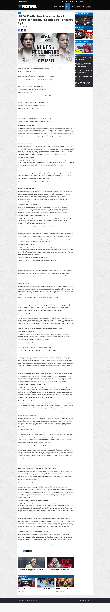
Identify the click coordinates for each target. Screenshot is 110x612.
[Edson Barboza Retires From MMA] (45, 582)
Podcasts (73, 6)
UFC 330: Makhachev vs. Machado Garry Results (64, 589)
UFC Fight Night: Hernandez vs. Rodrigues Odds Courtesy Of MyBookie (26, 589)
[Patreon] (88, 6)
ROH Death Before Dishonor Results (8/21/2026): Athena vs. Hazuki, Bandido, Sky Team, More (83, 65)
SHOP (83, 6)
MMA (67, 6)
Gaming (78, 6)
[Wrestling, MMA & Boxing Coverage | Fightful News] (27, 6)
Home (55, 6)
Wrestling (61, 6)
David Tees (21, 26)
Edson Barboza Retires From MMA (43, 588)
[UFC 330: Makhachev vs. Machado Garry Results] (65, 582)
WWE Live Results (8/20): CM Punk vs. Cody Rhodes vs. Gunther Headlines (83, 83)
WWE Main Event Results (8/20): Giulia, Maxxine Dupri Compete (83, 77)
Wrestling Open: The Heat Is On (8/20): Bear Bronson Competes (84, 71)
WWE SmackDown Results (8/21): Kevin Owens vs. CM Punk (83, 58)
